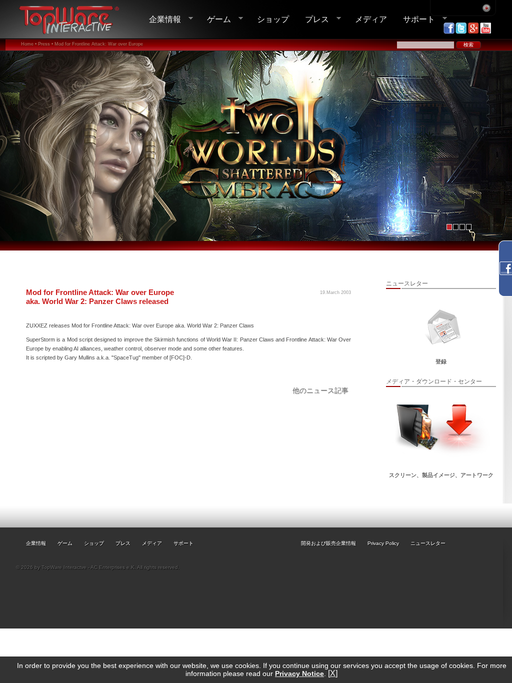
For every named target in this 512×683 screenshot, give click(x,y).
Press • (45, 44)
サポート (415, 19)
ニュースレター (428, 543)
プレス (313, 19)
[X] (333, 673)
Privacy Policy (383, 543)
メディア (371, 19)
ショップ (273, 19)
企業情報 (161, 19)
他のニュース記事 (320, 390)
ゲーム (215, 19)
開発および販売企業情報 (328, 543)
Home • (28, 44)
